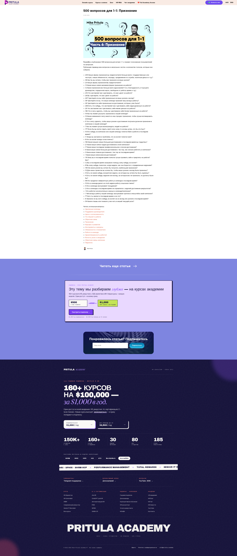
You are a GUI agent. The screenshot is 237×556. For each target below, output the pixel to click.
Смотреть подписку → (81, 312)
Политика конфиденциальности (147, 547)
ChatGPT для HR (97, 498)
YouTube (151, 508)
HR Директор (68, 495)
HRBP (65, 502)
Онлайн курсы (87, 2)
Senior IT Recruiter (70, 508)
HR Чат (150, 502)
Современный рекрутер (72, 505)
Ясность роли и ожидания (95, 237)
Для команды (124, 498)
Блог (111, 2)
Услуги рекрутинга (126, 508)
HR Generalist (68, 498)
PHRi (93, 505)
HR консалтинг (125, 505)
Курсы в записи (101, 2)
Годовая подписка (126, 495)
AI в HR (94, 495)
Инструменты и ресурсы (94, 227)
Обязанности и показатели (95, 230)
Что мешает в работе (93, 217)
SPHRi (94, 508)
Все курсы (67, 511)
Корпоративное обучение (128, 502)
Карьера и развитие (92, 224)
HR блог (150, 498)
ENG (231, 2)
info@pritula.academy (166, 547)
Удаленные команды (92, 209)
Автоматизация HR (98, 502)
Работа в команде (92, 232)
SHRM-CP (95, 511)
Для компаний (109, 481)
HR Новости (152, 505)
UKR (226, 2)
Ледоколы (89, 242)
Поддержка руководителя (94, 212)
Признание (89, 222)
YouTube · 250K (146, 481)
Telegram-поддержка (73, 481)
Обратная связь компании (95, 240)
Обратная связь (91, 219)
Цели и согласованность (94, 214)
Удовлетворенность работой (96, 235)
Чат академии (129, 2)
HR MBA (119, 2)
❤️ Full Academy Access (146, 2)
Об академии (152, 495)
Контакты (151, 511)
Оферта (134, 547)
